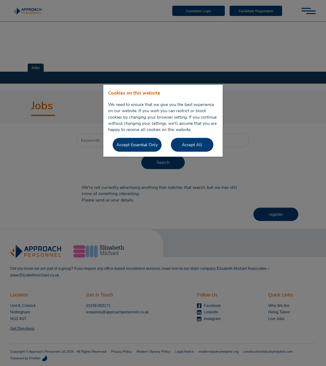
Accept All (192, 145)
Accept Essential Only (137, 145)
